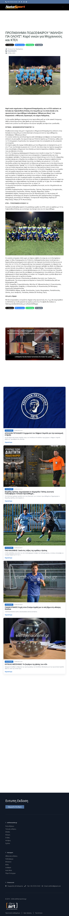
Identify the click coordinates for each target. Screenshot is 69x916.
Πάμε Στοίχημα (10, 873)
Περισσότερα (8, 442)
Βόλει (7, 865)
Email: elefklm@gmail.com (52, 886)
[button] (63, 7)
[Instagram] (23, 2)
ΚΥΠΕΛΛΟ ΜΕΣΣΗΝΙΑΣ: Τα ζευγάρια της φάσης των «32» (26, 664)
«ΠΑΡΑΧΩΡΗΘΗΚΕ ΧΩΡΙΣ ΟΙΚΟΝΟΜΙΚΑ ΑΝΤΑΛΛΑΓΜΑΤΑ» (21, 611)
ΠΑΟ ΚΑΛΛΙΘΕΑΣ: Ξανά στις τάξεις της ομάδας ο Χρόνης (26, 550)
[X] (21, 2)
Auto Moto (8, 870)
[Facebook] (19, 2)
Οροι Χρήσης (28, 913)
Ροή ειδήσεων (9, 826)
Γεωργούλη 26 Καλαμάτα (15, 886)
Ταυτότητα (38, 913)
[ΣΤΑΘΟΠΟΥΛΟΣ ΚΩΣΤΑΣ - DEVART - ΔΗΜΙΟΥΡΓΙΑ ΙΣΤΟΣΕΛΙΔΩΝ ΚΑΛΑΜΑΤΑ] (11, 906)
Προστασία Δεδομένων (12, 913)
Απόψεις (8, 840)
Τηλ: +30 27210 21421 (33, 886)
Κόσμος (7, 835)
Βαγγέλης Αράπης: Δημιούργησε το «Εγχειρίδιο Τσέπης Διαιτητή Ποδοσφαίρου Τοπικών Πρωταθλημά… (29, 493)
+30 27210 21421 (12, 2)
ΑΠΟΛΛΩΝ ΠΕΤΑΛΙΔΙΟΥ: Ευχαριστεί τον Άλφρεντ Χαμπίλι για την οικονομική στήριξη (34, 434)
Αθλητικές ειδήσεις (11, 856)
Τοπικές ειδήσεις (10, 829)
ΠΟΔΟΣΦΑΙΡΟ (12, 51)
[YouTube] (26, 2)
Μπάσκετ (8, 862)
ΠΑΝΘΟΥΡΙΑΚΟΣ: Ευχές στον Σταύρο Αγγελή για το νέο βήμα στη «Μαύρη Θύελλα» (33, 608)
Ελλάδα (7, 832)
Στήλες (7, 838)
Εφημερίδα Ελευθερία (15, 807)
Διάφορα (8, 867)
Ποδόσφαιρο (9, 859)
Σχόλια (7, 843)
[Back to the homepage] (15, 7)
